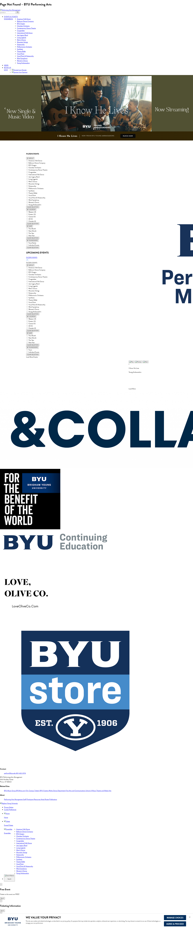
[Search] (17, 12)
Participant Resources (34, 799)
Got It (2, 898)
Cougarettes (21, 30)
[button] (190, 917)
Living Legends (21, 37)
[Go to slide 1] (93, 129)
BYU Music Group (10, 791)
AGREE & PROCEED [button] (175, 923)
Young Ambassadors (23, 63)
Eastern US (32, 214)
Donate (23, 70)
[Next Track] (145, 362)
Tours (30, 350)
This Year (31, 233)
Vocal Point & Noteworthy (25, 56)
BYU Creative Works (46, 791)
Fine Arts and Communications (76, 791)
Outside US (32, 221)
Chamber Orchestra (23, 26)
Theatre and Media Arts (103, 791)
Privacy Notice (8, 807)
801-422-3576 (21, 773)
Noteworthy (21, 44)
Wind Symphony (22, 58)
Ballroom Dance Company (25, 21)
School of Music (91, 791)
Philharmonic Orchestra (24, 47)
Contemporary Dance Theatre (26, 28)
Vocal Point (20, 54)
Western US (32, 212)
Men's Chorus (33, 181)
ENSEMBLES (8, 19)
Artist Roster (45, 799)
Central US (32, 217)
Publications (53, 799)
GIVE (6, 70)
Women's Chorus (34, 202)
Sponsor (24, 72)
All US (31, 219)
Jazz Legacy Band (22, 35)
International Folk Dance (24, 33)
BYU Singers (21, 23)
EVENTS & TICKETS (11, 17)
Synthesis (20, 49)
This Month (32, 228)
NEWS (6, 65)
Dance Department (59, 791)
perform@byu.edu (10, 773)
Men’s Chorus (21, 40)
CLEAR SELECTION (32, 207)
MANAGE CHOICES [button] (175, 917)
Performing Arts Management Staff (15, 799)
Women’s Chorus (22, 61)
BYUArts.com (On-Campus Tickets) (28, 791)
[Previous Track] (138, 362)
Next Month (32, 231)
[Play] (131, 362)
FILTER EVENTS (31, 257)
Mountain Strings (22, 42)
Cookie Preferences (10, 809)
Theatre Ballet (21, 51)
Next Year (32, 235)
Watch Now (128, 136)
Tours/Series (32, 243)
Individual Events (34, 245)
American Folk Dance (24, 19)
